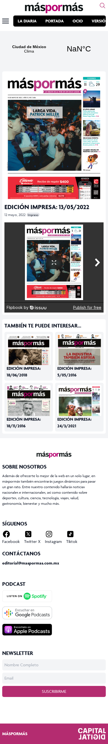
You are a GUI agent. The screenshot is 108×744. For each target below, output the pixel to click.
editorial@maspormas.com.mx (30, 563)
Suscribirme (54, 691)
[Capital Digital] (92, 734)
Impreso (33, 215)
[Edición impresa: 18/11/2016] (29, 414)
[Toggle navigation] (5, 21)
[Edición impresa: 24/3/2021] (79, 413)
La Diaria (27, 21)
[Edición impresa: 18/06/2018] (29, 362)
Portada (54, 21)
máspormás (14, 733)
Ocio (78, 21)
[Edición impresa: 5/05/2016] (79, 362)
